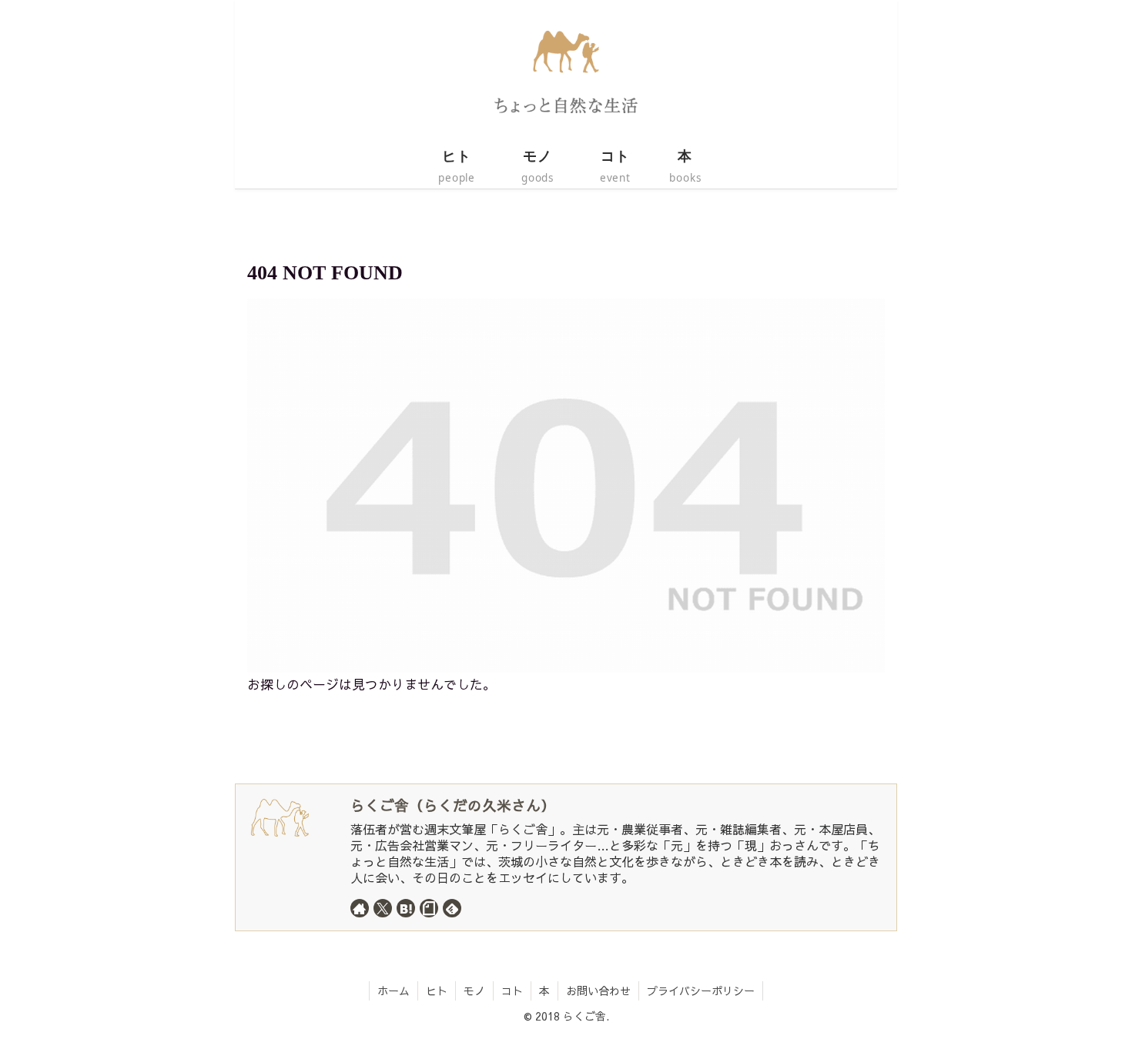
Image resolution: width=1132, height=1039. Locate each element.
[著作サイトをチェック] (359, 908)
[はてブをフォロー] (406, 908)
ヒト (436, 990)
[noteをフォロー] (429, 908)
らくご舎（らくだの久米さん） (452, 805)
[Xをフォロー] (382, 908)
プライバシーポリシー (701, 990)
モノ (474, 990)
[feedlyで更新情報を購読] (452, 908)
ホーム (393, 990)
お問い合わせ (598, 990)
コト (512, 990)
